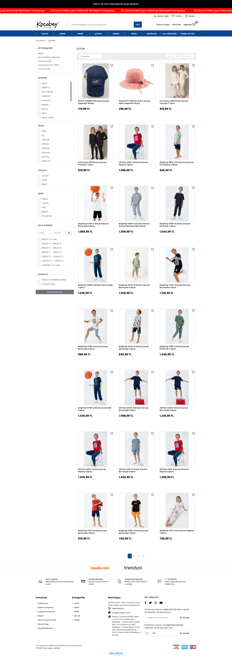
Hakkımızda (43, 603)
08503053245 (118, 608)
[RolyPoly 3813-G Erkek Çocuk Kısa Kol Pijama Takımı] (177, 142)
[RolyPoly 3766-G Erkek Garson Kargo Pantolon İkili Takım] (136, 203)
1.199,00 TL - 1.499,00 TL (52, 256)
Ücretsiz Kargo (48, 284)
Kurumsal (41, 597)
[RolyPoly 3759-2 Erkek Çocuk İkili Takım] (95, 387)
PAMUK (45, 199)
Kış (43, 135)
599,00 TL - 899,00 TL (52, 248)
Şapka (41, 53)
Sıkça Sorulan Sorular (47, 620)
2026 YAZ (46, 161)
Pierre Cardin (48, 117)
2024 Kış (45, 148)
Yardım (178, 16)
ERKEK (44, 184)
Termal (45, 203)
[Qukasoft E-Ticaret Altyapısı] (116, 654)
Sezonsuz (46, 152)
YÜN (43, 207)
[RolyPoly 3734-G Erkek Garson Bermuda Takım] (136, 264)
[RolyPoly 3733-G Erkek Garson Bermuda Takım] (177, 264)
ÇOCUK (45, 175)
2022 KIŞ (45, 139)
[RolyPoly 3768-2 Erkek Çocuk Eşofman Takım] (177, 326)
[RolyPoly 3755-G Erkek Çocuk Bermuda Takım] (95, 326)
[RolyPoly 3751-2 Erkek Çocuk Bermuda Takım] (95, 510)
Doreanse (46, 100)
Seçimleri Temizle (55, 292)
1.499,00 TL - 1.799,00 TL (53, 260)
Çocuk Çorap (44, 69)
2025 (44, 131)
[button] (176, 24)
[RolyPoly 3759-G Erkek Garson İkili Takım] (95, 264)
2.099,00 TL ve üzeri (51, 265)
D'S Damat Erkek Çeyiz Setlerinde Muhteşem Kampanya (66, 10)
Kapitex (45, 104)
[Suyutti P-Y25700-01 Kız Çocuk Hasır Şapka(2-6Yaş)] (136, 80)
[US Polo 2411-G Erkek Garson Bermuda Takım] (136, 449)
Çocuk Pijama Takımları (49, 57)
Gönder (186, 617)
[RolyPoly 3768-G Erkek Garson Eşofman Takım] (177, 203)
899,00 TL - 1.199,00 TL (52, 252)
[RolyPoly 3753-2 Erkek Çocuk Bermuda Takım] (136, 510)
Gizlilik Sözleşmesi (45, 607)
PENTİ (44, 113)
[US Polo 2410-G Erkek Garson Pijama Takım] (136, 142)
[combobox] (148, 633)
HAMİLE (77, 620)
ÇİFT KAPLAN (47, 91)
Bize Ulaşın (114, 597)
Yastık (76, 603)
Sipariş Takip (163, 16)
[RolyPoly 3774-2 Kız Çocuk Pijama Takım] (177, 510)
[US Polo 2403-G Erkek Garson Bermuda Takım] (136, 387)
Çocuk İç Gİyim (45, 61)
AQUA (44, 83)
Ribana (45, 211)
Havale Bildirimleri (45, 628)
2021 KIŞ (45, 144)
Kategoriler (78, 597)
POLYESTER (47, 216)
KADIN (44, 180)
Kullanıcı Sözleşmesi (46, 611)
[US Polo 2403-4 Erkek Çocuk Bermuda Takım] (177, 387)
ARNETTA (46, 87)
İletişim (191, 16)
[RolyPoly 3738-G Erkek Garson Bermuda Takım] (95, 203)
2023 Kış (45, 156)
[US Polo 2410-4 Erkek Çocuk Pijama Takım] (95, 449)
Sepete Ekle (97, 115)
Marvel (45, 109)
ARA (138, 24)
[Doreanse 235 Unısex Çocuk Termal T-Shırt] (177, 80)
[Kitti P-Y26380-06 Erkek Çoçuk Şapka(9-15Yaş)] (95, 80)
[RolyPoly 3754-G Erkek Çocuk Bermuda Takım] (136, 326)
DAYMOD (46, 96)
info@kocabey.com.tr (121, 612)
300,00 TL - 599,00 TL (52, 243)
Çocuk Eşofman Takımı (48, 65)
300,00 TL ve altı (49, 239)
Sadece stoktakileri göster (54, 279)
